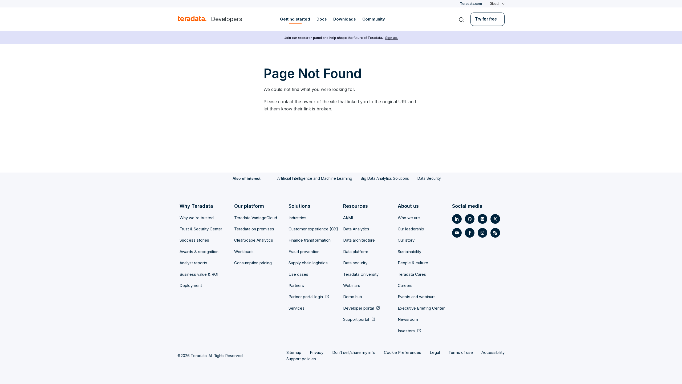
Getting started (295, 19)
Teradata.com (471, 4)
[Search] (461, 19)
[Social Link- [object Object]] (457, 219)
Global (494, 4)
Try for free (486, 19)
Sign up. (391, 38)
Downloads (344, 19)
